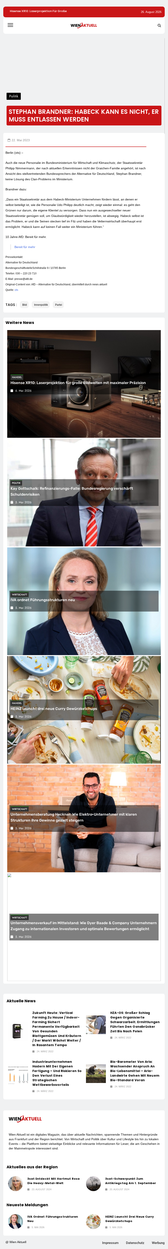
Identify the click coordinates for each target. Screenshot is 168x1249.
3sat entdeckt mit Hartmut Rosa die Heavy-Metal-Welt (53, 1181)
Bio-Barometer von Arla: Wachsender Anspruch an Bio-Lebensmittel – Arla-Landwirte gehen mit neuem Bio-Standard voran (134, 1071)
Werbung (158, 1243)
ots (16, 289)
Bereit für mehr (24, 247)
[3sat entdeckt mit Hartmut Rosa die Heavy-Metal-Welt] (15, 1183)
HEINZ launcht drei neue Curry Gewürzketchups (53, 708)
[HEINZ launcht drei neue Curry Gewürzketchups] (93, 1221)
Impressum (110, 1243)
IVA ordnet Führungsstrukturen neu (42, 600)
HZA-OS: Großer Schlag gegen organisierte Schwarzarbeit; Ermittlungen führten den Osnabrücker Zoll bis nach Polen (135, 1022)
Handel (17, 377)
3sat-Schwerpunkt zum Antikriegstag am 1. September (130, 1181)
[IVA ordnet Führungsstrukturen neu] (15, 1221)
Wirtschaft (19, 594)
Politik (16, 483)
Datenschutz (135, 1243)
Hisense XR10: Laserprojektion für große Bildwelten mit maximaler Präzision (78, 383)
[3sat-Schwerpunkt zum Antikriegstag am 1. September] (93, 1183)
